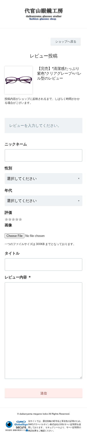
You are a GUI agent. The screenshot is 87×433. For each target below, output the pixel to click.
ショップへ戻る (65, 41)
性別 (8, 168)
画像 (8, 225)
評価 (8, 213)
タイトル (12, 253)
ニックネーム (16, 144)
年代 (8, 190)
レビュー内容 (16, 277)
